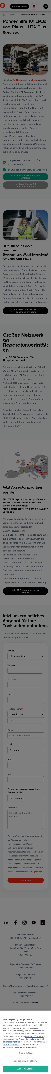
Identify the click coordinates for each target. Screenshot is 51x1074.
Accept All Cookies (25, 1068)
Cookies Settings (25, 1053)
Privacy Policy (31, 1047)
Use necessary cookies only (25, 1061)
